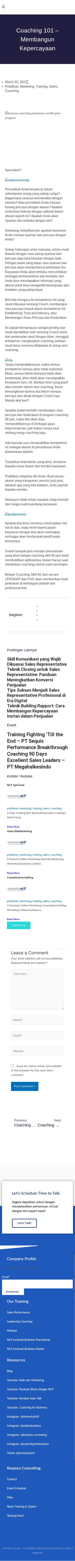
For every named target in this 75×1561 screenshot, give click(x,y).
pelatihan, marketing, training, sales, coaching (34, 808)
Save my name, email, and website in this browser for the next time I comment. (36, 1070)
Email (6, 1277)
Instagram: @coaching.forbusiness (28, 1444)
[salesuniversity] (17, 180)
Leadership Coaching (19, 1321)
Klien (10, 1497)
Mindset (12, 1330)
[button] (70, 7)
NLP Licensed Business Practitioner (28, 1340)
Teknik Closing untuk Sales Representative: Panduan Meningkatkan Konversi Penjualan (33, 677)
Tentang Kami (15, 1515)
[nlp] (9, 360)
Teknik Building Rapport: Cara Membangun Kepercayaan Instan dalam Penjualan (36, 711)
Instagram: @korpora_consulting (27, 1435)
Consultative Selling (20, 877)
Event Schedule (16, 1488)
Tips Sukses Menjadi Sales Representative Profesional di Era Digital (36, 695)
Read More (13, 826)
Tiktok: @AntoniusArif (20, 1453)
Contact (12, 1479)
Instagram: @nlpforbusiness (24, 1426)
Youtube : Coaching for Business (27, 1407)
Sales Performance (18, 1312)
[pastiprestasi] (15, 514)
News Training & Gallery (21, 1506)
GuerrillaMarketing (19, 831)
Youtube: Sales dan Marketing (25, 1380)
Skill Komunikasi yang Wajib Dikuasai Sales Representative (37, 662)
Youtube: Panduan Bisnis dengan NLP (30, 1389)
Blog (9, 1371)
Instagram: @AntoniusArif (23, 1416)
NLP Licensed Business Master (25, 1349)
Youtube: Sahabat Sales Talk (24, 1398)
